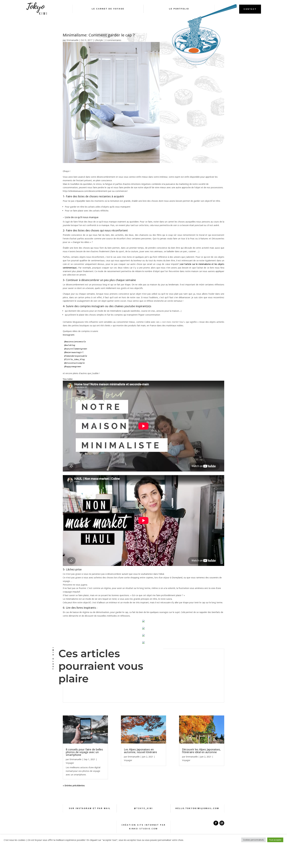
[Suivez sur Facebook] (215, 823)
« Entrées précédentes (74, 785)
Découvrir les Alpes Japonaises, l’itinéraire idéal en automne (201, 751)
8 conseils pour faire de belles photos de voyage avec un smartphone (84, 752)
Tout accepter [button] (275, 839)
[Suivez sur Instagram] (221, 823)
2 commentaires (113, 40)
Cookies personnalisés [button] (253, 839)
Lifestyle (99, 40)
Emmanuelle (72, 40)
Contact (250, 9)
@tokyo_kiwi (143, 808)
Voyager (70, 762)
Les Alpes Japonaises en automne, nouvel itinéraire (140, 751)
